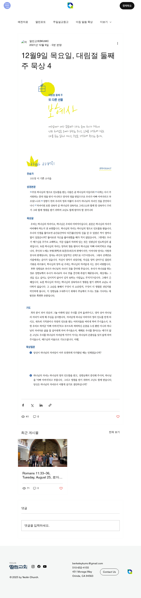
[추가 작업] (117, 43)
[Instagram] (33, 566)
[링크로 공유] (50, 405)
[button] (109, 572)
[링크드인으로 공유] (41, 405)
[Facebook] (39, 566)
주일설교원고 (60, 21)
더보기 (104, 21)
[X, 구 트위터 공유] (32, 405)
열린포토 (40, 21)
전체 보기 (114, 432)
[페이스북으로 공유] (23, 405)
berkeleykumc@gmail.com (87, 563)
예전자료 (23, 21)
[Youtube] (45, 566)
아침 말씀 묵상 (84, 21)
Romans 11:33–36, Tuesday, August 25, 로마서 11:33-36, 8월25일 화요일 (42, 475)
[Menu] (7, 5)
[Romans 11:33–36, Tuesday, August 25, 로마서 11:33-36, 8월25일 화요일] (42, 453)
